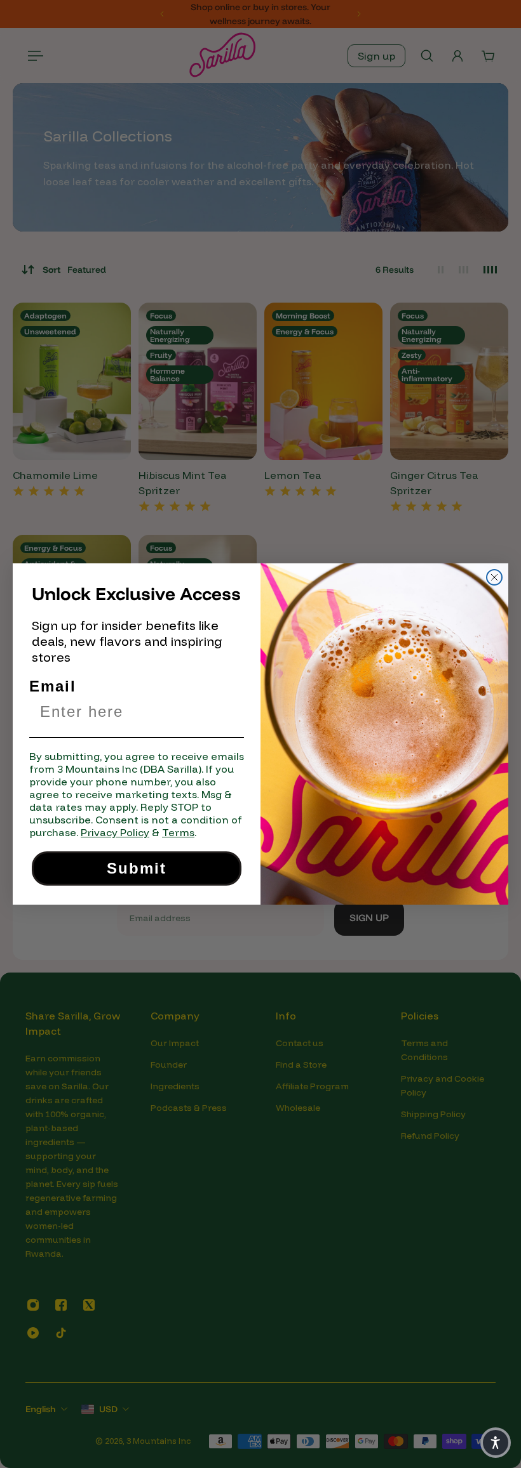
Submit (136, 868)
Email (52, 686)
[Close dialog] (494, 577)
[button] (495, 1442)
